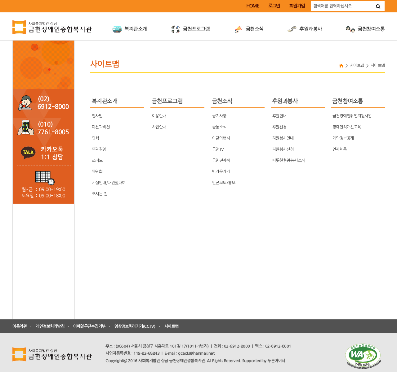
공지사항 (219, 116)
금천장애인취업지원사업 (352, 116)
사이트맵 (171, 326)
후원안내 (279, 116)
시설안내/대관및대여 (109, 183)
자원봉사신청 (283, 149)
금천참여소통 (371, 28)
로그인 (274, 5)
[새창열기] (362, 356)
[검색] (378, 6)
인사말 (97, 116)
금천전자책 (221, 160)
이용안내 (159, 116)
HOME (252, 5)
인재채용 (339, 149)
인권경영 (99, 149)
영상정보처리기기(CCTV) (134, 326)
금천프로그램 (196, 28)
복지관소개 (135, 28)
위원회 (97, 172)
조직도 (97, 160)
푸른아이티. (276, 361)
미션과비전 (101, 127)
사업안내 (159, 127)
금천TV (218, 149)
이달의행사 (221, 138)
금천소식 (254, 28)
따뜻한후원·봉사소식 (288, 160)
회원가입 (297, 5)
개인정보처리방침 (50, 326)
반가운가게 (221, 172)
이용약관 (19, 326)
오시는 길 (99, 194)
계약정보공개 (343, 138)
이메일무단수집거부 (89, 326)
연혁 (95, 138)
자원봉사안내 (283, 138)
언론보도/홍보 (223, 183)
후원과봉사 (310, 28)
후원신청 (279, 127)
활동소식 (219, 127)
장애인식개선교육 (346, 127)
